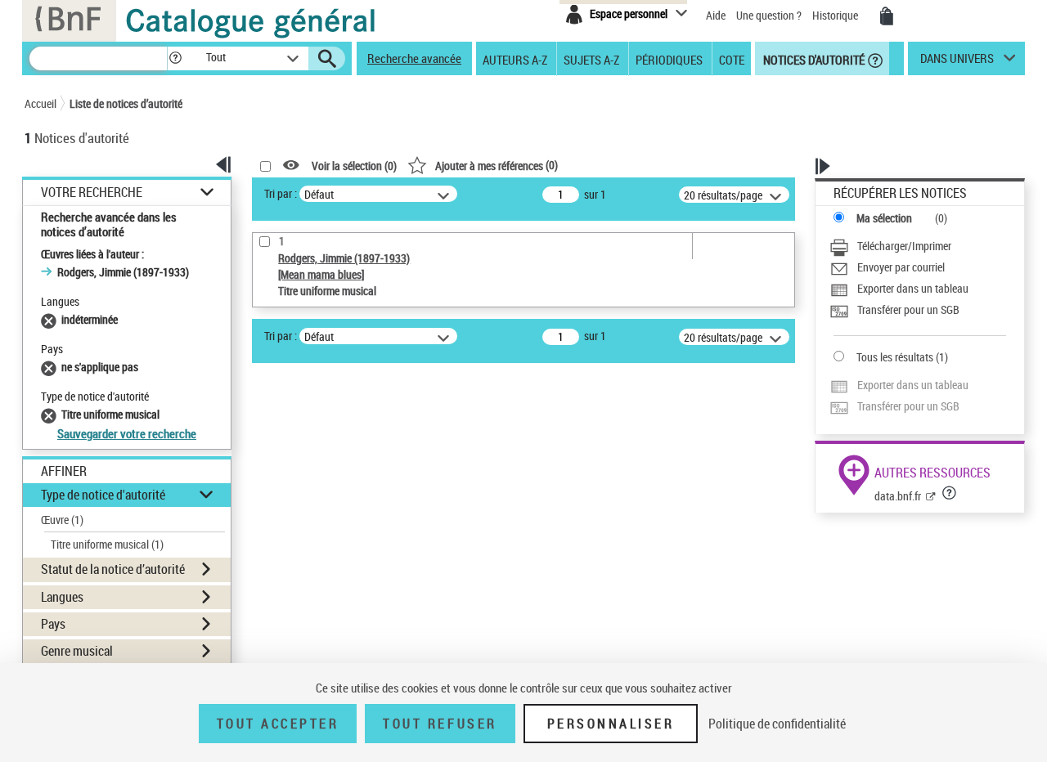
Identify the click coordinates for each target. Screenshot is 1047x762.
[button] (175, 58)
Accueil (40, 103)
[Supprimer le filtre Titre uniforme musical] (51, 414)
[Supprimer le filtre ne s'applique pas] (51, 366)
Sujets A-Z (591, 59)
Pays (53, 624)
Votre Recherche (91, 192)
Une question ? (770, 15)
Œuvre (62, 519)
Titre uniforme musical (107, 544)
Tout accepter (278, 724)
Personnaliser (611, 724)
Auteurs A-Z (515, 59)
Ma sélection (884, 218)
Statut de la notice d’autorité (113, 569)
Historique (836, 15)
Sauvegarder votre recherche (126, 433)
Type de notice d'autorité (103, 495)
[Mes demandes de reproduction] (886, 16)
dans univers (957, 62)
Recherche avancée (414, 58)
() (496, 165)
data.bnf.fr (897, 496)
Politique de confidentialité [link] (777, 724)
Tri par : (280, 193)
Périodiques (669, 59)
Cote (731, 59)
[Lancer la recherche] (327, 59)
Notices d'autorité (813, 59)
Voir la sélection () (354, 165)
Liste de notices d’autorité (126, 103)
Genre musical (77, 651)
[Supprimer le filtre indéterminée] (51, 319)
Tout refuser (440, 724)
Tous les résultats (894, 357)
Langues (62, 597)
